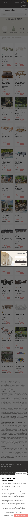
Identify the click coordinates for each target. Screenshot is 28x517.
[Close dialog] (26, 252)
